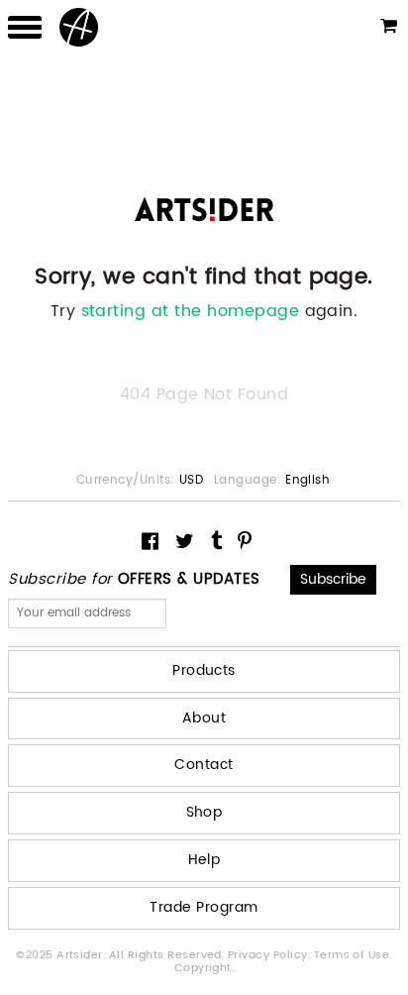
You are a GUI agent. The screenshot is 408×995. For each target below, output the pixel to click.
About (204, 718)
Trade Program (203, 907)
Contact (203, 764)
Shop (204, 812)
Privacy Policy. (271, 955)
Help (204, 859)
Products (204, 670)
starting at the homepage (190, 311)
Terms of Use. (353, 955)
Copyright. (204, 968)
